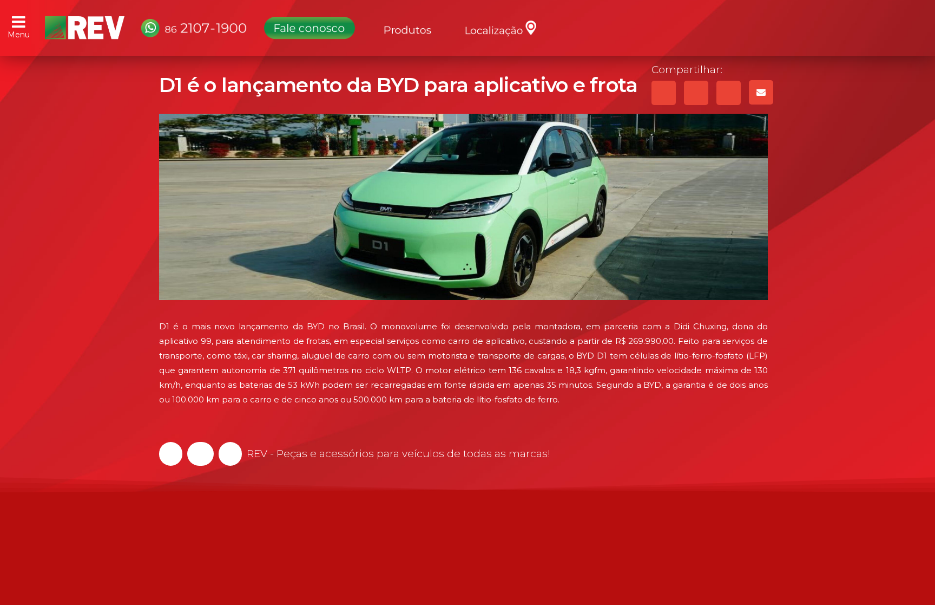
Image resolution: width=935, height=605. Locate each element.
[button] (170, 454)
